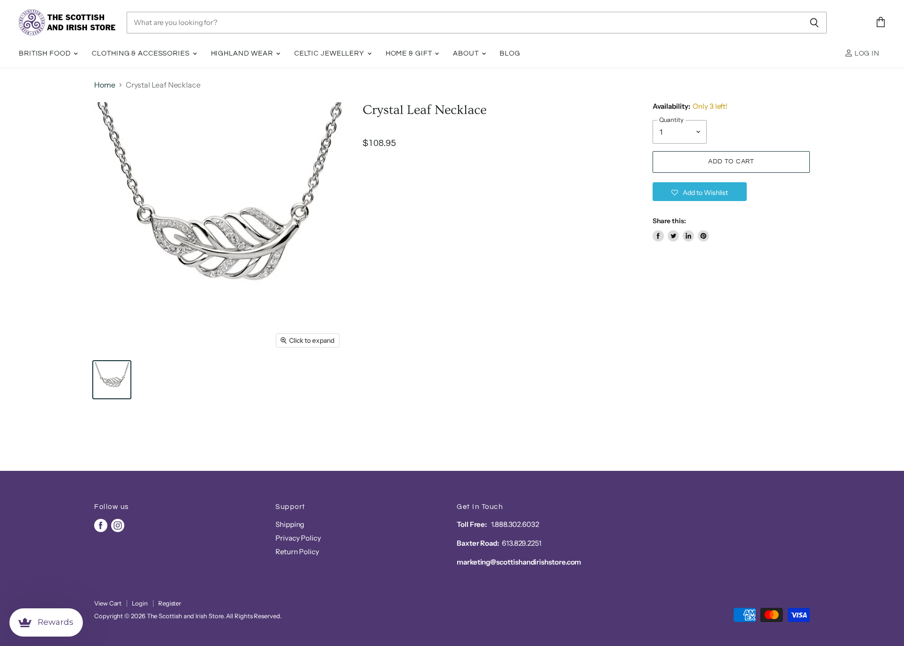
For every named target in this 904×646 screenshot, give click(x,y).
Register (169, 603)
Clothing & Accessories (141, 53)
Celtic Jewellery (330, 53)
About (466, 53)
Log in (866, 53)
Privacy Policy (298, 537)
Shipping (289, 524)
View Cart (107, 603)
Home (104, 85)
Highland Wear (243, 53)
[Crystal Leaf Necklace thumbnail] (111, 379)
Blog (510, 53)
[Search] (814, 22)
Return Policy (297, 551)
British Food (46, 53)
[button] (700, 191)
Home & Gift (410, 53)
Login (140, 603)
